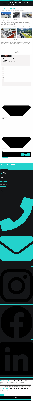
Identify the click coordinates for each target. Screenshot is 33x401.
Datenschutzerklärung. (4, 151)
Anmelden (15, 385)
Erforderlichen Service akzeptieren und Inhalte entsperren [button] (25, 155)
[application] (25, 2)
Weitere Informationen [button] (15, 400)
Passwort (1, 392)
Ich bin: (3, 118)
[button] (6, 3)
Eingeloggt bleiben (2, 393)
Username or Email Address (3, 390)
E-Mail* (0, 383)
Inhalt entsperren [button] (25, 153)
